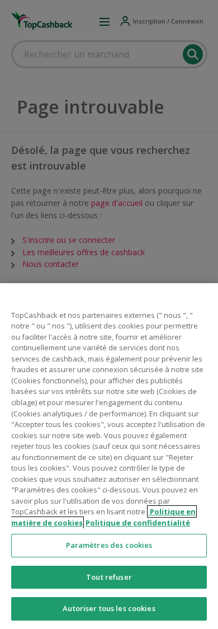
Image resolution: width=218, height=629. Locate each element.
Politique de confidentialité (138, 523)
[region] (109, 456)
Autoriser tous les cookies (109, 608)
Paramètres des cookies (109, 545)
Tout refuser (109, 577)
